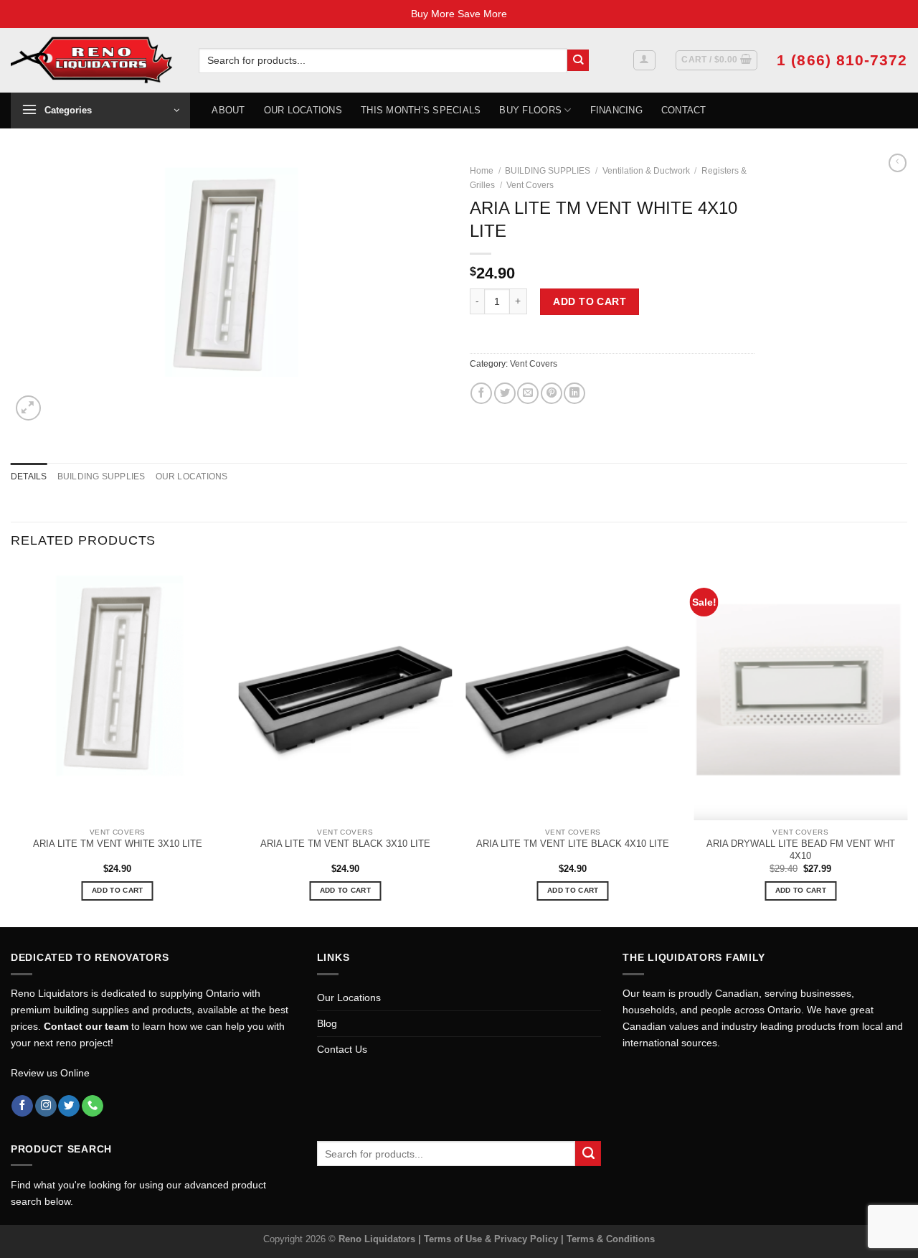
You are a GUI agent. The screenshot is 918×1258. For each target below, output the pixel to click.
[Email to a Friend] (528, 393)
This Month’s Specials (421, 110)
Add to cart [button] (117, 890)
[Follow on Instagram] (46, 1106)
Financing (616, 110)
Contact (683, 110)
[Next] (906, 745)
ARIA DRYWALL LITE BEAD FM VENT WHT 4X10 (800, 849)
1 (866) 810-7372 (842, 60)
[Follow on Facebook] (22, 1106)
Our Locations (303, 110)
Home (481, 171)
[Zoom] (28, 408)
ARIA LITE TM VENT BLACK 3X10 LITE (345, 843)
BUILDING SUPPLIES (547, 171)
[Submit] (578, 61)
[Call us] (92, 1106)
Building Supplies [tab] (101, 476)
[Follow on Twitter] (69, 1106)
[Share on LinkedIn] (574, 393)
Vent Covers (530, 185)
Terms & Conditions (611, 1239)
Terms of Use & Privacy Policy (492, 1239)
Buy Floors (530, 110)
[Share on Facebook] (481, 393)
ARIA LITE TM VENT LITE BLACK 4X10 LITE (572, 843)
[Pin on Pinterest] (551, 393)
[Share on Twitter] (505, 393)
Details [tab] (29, 476)
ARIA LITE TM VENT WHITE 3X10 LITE (117, 843)
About (228, 110)
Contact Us (342, 1049)
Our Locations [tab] (192, 476)
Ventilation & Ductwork (646, 171)
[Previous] (11, 745)
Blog (327, 1023)
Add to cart (589, 301)
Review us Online (50, 1073)
